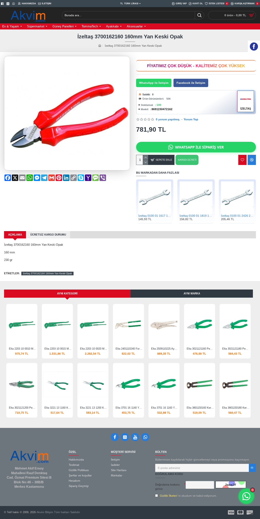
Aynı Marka (192, 293)
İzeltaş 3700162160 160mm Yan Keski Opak (47, 273)
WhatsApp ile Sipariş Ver (199, 147)
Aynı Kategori (67, 293)
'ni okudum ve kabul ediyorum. (188, 495)
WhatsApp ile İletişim (153, 82)
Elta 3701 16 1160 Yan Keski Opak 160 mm (165, 407)
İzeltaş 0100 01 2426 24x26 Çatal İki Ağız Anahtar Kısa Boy (237, 215)
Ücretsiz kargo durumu (48, 234)
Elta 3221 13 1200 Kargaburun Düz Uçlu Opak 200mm (93, 407)
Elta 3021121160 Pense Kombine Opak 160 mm (200, 348)
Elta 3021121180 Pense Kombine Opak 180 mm (236, 348)
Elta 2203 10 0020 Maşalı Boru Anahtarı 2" (93, 348)
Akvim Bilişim (44, 512)
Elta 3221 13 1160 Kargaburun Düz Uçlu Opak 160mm (58, 407)
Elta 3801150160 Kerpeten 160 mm (200, 407)
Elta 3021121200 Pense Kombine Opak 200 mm (22, 407)
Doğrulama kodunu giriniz (167, 486)
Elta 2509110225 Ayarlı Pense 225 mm (165, 348)
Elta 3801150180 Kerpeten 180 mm (236, 407)
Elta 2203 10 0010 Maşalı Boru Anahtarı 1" (22, 348)
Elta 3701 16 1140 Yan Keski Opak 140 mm (129, 407)
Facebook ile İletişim (191, 82)
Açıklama (15, 234)
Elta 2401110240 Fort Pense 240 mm (129, 348)
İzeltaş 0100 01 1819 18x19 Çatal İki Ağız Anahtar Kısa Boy (196, 215)
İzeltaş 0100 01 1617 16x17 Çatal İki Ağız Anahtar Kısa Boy (154, 215)
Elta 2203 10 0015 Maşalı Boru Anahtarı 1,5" (58, 348)
